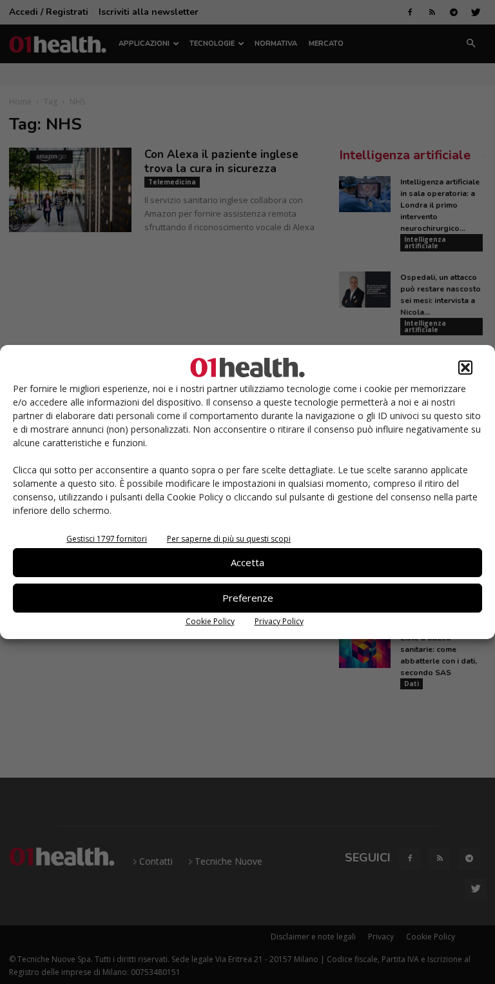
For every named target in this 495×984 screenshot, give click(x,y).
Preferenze (247, 597)
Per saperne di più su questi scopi (229, 538)
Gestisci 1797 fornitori (106, 538)
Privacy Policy (279, 621)
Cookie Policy (210, 621)
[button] (465, 367)
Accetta (247, 562)
